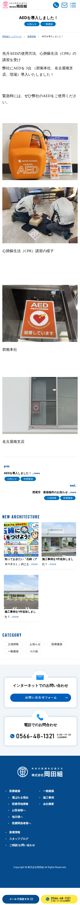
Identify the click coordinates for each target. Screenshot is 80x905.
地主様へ (17, 816)
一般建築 (48, 24)
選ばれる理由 (20, 797)
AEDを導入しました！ (22, 473)
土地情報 (51, 497)
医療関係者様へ (21, 823)
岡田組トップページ (12, 36)
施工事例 (48, 797)
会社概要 (48, 803)
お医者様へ (19, 810)
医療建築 (28, 478)
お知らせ (32, 24)
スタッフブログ (18, 838)
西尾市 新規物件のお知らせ (54, 492)
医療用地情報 (20, 803)
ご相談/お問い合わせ (22, 845)
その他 (34, 651)
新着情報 (31, 36)
